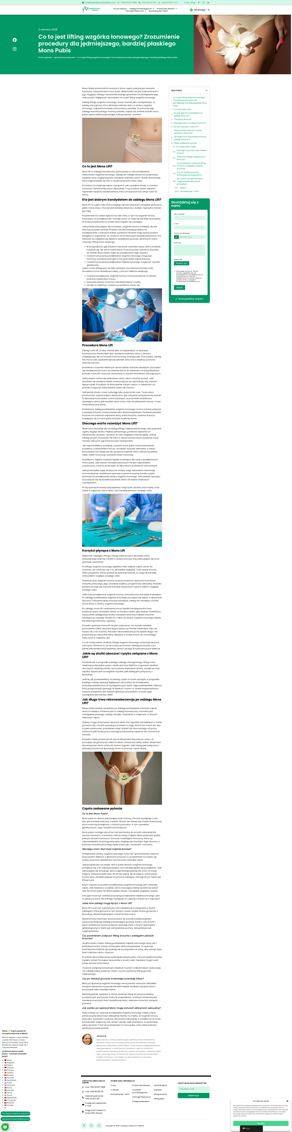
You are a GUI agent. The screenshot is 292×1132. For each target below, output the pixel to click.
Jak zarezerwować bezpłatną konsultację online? (16, 1119)
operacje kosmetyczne (64, 57)
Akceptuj (261, 1123)
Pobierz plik (178, 259)
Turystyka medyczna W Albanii (93, 1082)
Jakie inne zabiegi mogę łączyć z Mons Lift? (191, 158)
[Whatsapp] (99, 1125)
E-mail (176, 224)
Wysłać (179, 287)
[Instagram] (14, 49)
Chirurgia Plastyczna (134, 11)
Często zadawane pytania (185, 143)
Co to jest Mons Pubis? (186, 146)
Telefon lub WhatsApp (182, 233)
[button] (287, 1101)
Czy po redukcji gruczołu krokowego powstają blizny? (189, 173)
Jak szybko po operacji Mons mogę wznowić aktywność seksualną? (190, 181)
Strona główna (120, 9)
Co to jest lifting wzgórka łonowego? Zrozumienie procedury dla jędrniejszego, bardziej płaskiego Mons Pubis (190, 101)
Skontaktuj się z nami (158, 11)
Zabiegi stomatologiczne (140, 9)
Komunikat (177, 243)
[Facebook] (14, 40)
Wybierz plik (181, 263)
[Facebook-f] (84, 1125)
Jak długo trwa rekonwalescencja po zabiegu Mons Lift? (190, 138)
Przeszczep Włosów (165, 9)
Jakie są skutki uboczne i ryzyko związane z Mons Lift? (188, 131)
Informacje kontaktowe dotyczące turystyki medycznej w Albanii (16, 1113)
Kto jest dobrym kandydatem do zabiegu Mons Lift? (188, 114)
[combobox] (176, 237)
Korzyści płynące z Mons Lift (186, 126)
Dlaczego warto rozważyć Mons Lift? (190, 123)
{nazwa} (264, 1128)
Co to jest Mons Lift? (182, 109)
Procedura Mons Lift (183, 119)
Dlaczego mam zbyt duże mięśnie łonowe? (192, 151)
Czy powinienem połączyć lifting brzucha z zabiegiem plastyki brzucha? (191, 166)
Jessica (183, 187)
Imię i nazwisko (179, 214)
